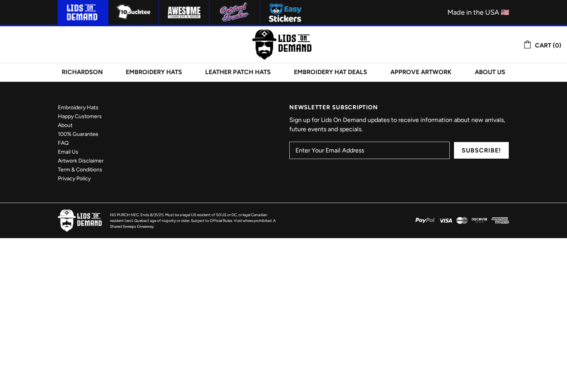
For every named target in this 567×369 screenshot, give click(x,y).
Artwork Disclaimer (81, 160)
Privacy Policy (74, 178)
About (65, 125)
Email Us (68, 152)
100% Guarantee (78, 134)
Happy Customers (80, 116)
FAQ (63, 143)
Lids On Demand (283, 45)
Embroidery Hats (78, 107)
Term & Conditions (80, 169)
